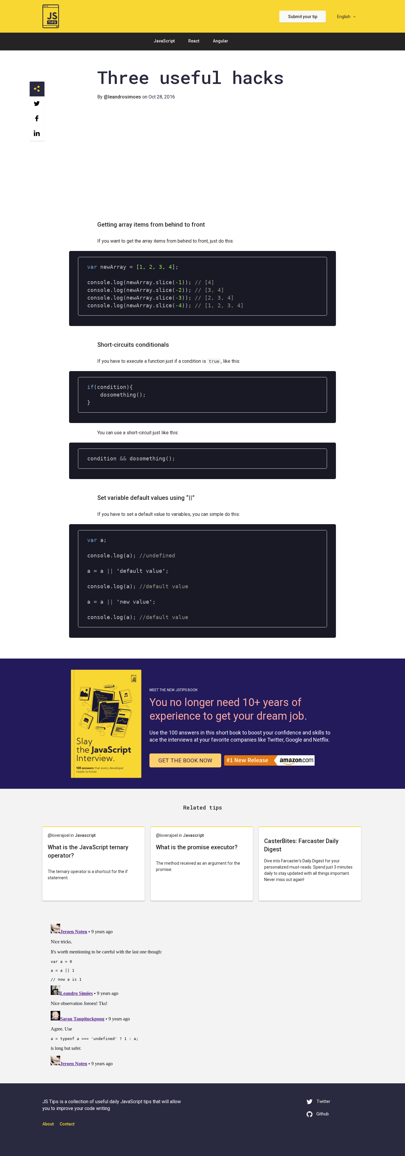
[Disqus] (202, 995)
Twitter (322, 1101)
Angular (220, 41)
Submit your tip (302, 16)
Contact (67, 1124)
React (193, 41)
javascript (85, 835)
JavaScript (164, 41)
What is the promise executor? (196, 847)
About (48, 1124)
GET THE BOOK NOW (185, 760)
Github (322, 1114)
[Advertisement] (202, 164)
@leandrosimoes (122, 97)
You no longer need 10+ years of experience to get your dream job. (228, 709)
